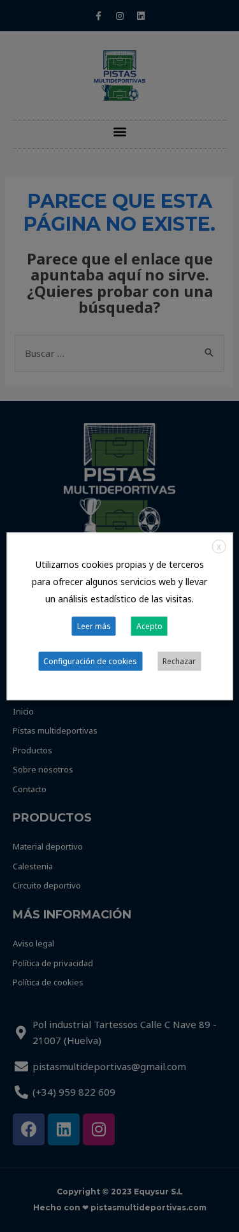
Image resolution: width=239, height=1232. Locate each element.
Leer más (94, 625)
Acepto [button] (149, 625)
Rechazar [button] (179, 660)
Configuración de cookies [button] (90, 660)
